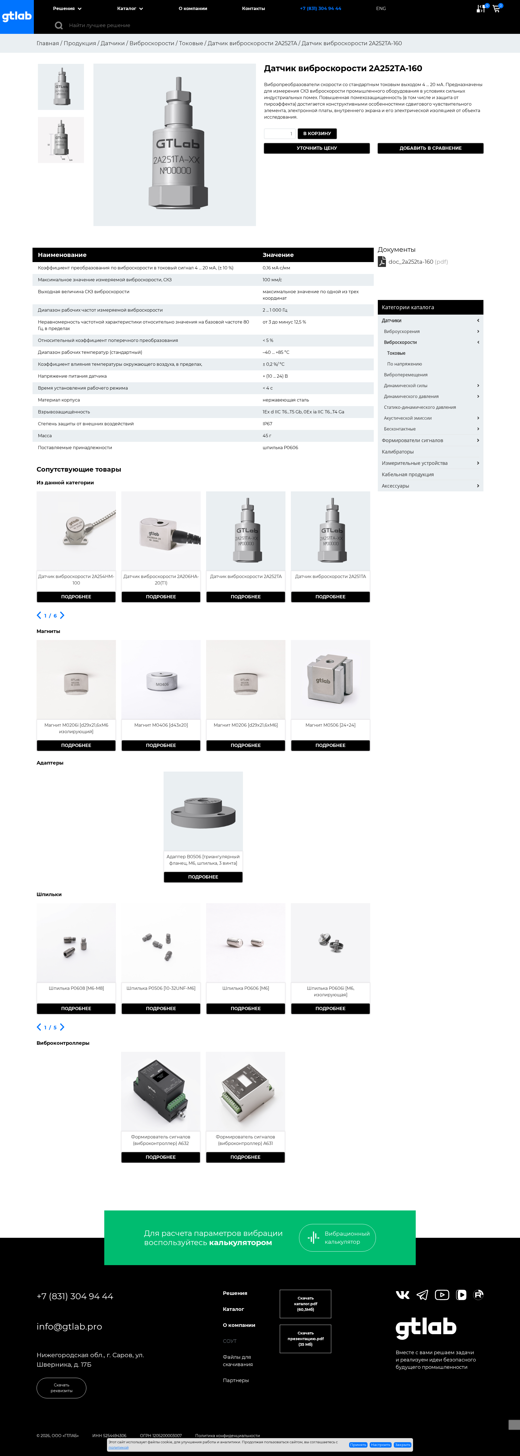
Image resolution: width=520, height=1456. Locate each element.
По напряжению (404, 364)
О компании (193, 8)
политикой (119, 1447)
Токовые (396, 353)
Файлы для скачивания (238, 1360)
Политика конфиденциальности (227, 1435)
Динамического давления (411, 396)
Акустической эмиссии (408, 418)
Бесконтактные (400, 429)
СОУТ (230, 1341)
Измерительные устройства (415, 463)
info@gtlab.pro (69, 1326)
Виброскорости (400, 342)
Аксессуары (395, 485)
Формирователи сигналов (412, 440)
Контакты (253, 8)
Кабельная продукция (408, 474)
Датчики (391, 320)
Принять (358, 1444)
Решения (64, 8)
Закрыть (402, 1444)
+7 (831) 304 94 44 (320, 8)
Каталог (126, 8)
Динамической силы (405, 386)
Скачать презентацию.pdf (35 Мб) (306, 1339)
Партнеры (236, 1380)
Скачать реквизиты (62, 1388)
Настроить (380, 1444)
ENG (381, 8)
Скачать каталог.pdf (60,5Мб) (305, 1304)
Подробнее (76, 596)
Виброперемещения (406, 375)
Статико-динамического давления (420, 407)
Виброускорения (402, 331)
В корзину (317, 133)
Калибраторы (398, 451)
